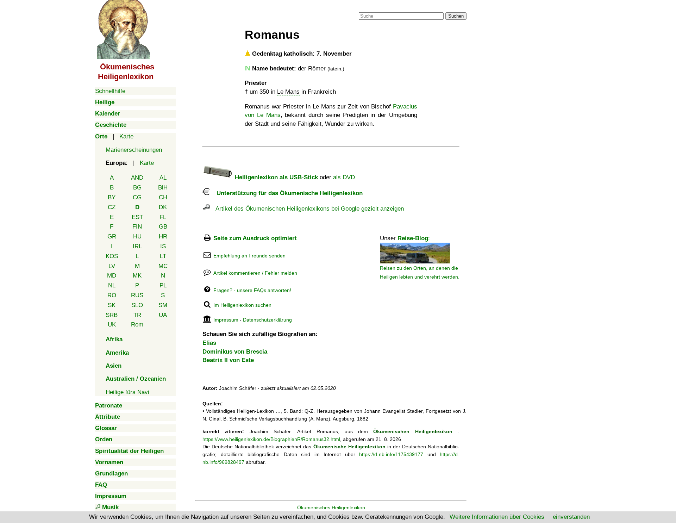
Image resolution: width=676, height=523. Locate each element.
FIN (137, 226)
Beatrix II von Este (228, 360)
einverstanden (571, 516)
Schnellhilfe (110, 91)
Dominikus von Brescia (234, 351)
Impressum (225, 320)
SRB (112, 315)
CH (163, 197)
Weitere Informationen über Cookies (497, 516)
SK (111, 305)
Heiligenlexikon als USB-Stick (275, 177)
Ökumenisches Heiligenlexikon (331, 507)
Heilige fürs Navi (127, 392)
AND (137, 177)
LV (111, 266)
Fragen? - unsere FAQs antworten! (252, 290)
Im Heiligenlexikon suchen (242, 305)
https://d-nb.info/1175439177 (391, 454)
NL (111, 285)
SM (162, 305)
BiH (163, 187)
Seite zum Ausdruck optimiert (255, 238)
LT (163, 256)
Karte (126, 136)
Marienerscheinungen (134, 150)
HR (163, 236)
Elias (209, 343)
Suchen (456, 16)
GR (111, 236)
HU (137, 236)
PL (163, 285)
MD (111, 275)
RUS (137, 295)
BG (137, 187)
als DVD (344, 177)
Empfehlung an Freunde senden (249, 256)
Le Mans (288, 91)
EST (137, 217)
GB (163, 226)
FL (162, 217)
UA (163, 315)
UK (112, 324)
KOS (112, 256)
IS (163, 246)
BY (111, 197)
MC (163, 266)
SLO (137, 305)
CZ (111, 207)
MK (137, 275)
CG (137, 197)
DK (163, 207)
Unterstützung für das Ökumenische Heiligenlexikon (286, 193)
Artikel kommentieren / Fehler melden (255, 273)
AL (163, 177)
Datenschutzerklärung (267, 320)
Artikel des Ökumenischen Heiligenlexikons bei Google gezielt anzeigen (307, 208)
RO (111, 295)
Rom (137, 324)
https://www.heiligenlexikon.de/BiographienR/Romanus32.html (271, 439)
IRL (137, 246)
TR (137, 315)
